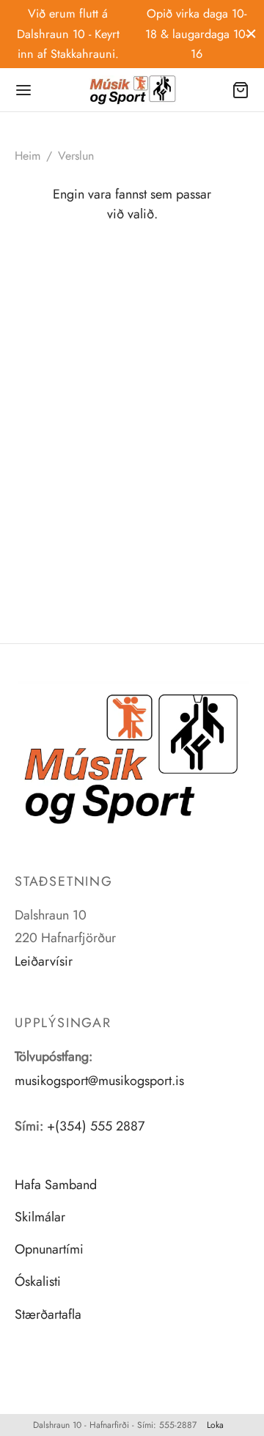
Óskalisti (38, 1281)
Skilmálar (40, 1216)
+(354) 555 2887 (95, 1126)
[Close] (251, 33)
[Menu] (23, 90)
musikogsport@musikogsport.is (99, 1080)
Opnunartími (49, 1249)
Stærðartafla (48, 1314)
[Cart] (240, 90)
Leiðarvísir (44, 961)
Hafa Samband (56, 1184)
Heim (27, 155)
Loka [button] (215, 1425)
